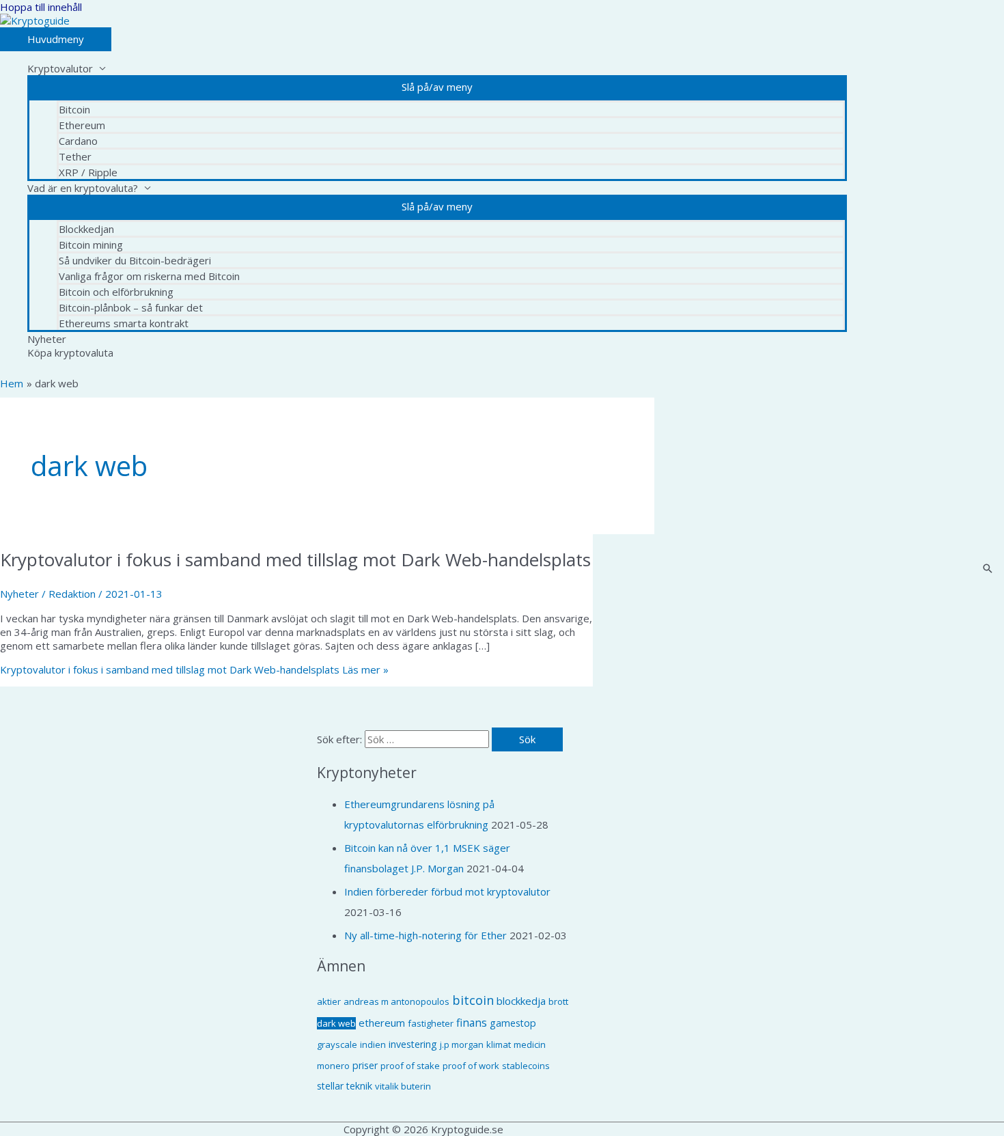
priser (365, 1065)
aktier (329, 1001)
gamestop (513, 1022)
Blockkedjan (86, 229)
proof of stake (410, 1065)
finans (471, 1022)
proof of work (471, 1065)
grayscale (337, 1044)
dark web (336, 1023)
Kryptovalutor (60, 68)
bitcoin (473, 1000)
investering (413, 1044)
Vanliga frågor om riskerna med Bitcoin (149, 276)
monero (333, 1065)
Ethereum (82, 125)
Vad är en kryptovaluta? (82, 188)
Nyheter (46, 339)
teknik (359, 1085)
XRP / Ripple (88, 172)
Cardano (78, 141)
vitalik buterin (403, 1086)
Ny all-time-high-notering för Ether (425, 935)
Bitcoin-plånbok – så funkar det (131, 307)
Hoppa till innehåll (41, 7)
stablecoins (526, 1065)
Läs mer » (194, 669)
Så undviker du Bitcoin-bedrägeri (135, 260)
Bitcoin (74, 109)
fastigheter (431, 1023)
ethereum (382, 1022)
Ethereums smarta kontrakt (124, 323)
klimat (498, 1044)
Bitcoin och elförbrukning (116, 292)
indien (373, 1044)
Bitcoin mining (91, 244)
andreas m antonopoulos (396, 1001)
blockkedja (521, 1001)
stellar (330, 1085)
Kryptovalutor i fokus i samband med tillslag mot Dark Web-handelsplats (295, 559)
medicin (530, 1044)
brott (558, 1001)
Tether (75, 156)
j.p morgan (462, 1044)
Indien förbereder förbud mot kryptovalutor (447, 891)
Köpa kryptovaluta (70, 352)
